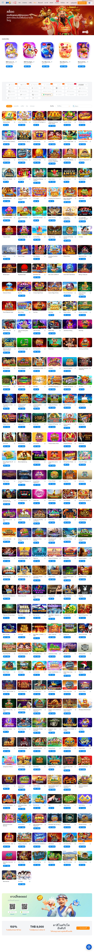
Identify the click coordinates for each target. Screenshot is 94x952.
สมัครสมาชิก (82, 3)
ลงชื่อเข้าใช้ (74, 3)
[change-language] (90, 3)
